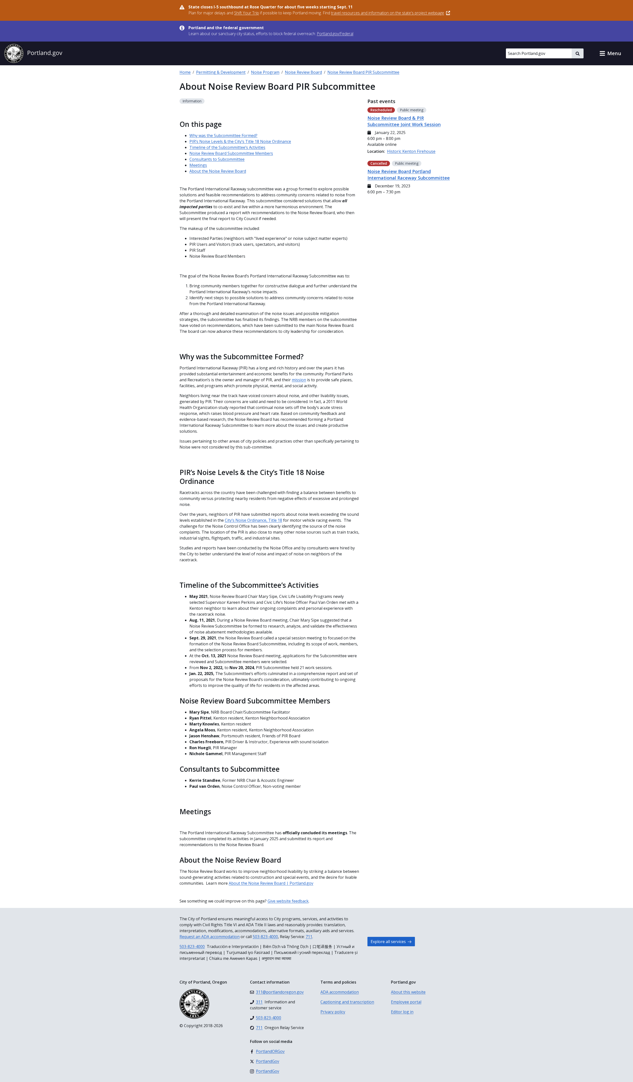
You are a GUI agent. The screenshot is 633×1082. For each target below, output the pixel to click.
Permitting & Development (221, 72)
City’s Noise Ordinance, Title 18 (253, 520)
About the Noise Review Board (217, 171)
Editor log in (402, 1011)
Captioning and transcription (347, 1002)
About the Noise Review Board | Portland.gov (271, 883)
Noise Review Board (303, 72)
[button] (610, 53)
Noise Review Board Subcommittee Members (231, 153)
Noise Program (265, 72)
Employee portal (406, 1002)
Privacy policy (332, 1011)
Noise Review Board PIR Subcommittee (363, 72)
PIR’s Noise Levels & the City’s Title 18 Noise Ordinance (240, 141)
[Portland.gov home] (33, 53)
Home (185, 72)
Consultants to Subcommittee (217, 159)
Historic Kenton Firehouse (411, 151)
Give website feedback (288, 901)
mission (299, 380)
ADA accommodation (339, 992)
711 (309, 936)
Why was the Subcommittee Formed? (223, 135)
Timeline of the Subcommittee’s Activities (227, 147)
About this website (408, 992)
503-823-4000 (265, 936)
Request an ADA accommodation (210, 936)
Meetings (198, 165)
